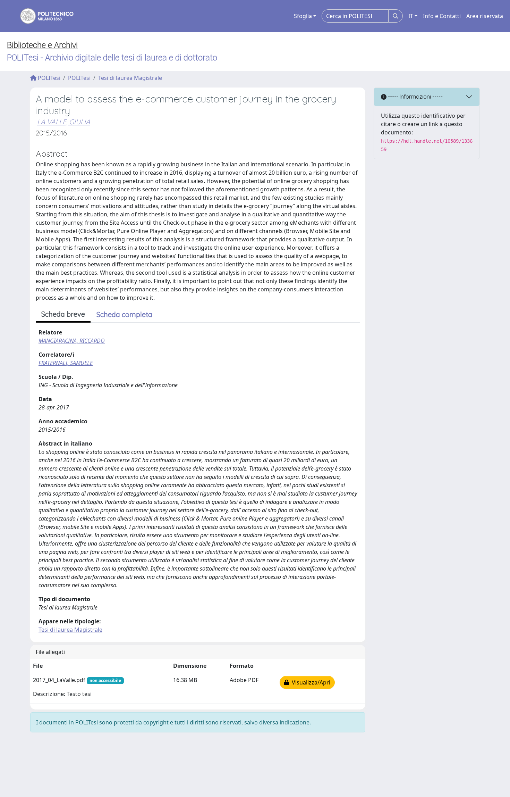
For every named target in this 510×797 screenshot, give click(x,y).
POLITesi (48, 78)
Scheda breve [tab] (63, 314)
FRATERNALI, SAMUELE (66, 363)
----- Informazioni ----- (414, 96)
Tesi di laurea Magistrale (130, 78)
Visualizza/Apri (309, 682)
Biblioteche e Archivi (42, 45)
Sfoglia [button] (303, 16)
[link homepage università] (42, 16)
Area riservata (484, 16)
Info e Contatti (442, 16)
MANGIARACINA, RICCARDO (72, 340)
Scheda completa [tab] (124, 314)
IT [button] (410, 16)
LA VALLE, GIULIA (63, 121)
